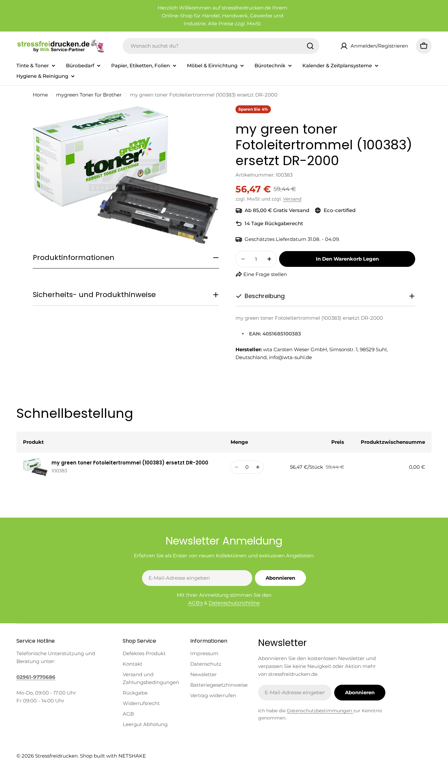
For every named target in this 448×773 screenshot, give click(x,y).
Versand (292, 199)
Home (40, 95)
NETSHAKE (132, 756)
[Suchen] (310, 46)
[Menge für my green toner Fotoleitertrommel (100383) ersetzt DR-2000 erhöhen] (257, 467)
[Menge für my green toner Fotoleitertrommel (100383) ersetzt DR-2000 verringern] (236, 467)
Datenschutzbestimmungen (320, 711)
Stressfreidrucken (56, 756)
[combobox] (221, 46)
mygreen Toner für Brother (89, 95)
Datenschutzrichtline (234, 603)
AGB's (195, 603)
